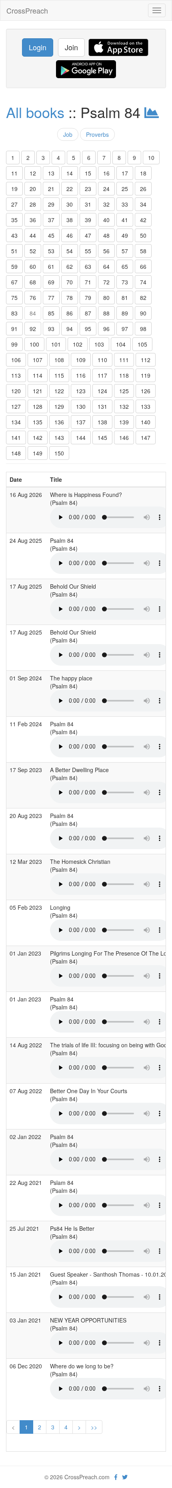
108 (59, 360)
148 (16, 453)
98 (143, 329)
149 (37, 453)
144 (81, 437)
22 (69, 189)
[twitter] (125, 1477)
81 (125, 298)
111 (124, 360)
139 (124, 422)
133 (145, 406)
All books (35, 112)
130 (81, 406)
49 (125, 235)
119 (145, 375)
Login (37, 47)
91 (14, 329)
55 (88, 251)
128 (37, 406)
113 (16, 375)
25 (125, 189)
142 (37, 437)
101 (56, 344)
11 (14, 173)
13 (51, 173)
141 (16, 437)
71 (88, 282)
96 (106, 329)
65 (125, 266)
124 (102, 391)
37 (51, 220)
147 (145, 437)
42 (143, 220)
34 (143, 204)
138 (102, 422)
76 (33, 298)
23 (88, 189)
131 (102, 406)
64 (106, 266)
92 (33, 329)
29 (51, 204)
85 (51, 313)
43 (14, 235)
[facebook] (115, 1477)
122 (59, 391)
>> (94, 1427)
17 (125, 173)
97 (125, 329)
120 (16, 391)
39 (88, 220)
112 (145, 360)
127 (16, 406)
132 (124, 406)
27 (14, 204)
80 (106, 298)
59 (14, 266)
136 (59, 422)
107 (37, 360)
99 (14, 344)
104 (121, 344)
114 (37, 375)
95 (88, 329)
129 (59, 406)
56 (106, 251)
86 (69, 313)
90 (143, 313)
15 (88, 173)
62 (69, 266)
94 (69, 329)
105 (142, 344)
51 (14, 251)
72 (106, 282)
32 (106, 204)
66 (143, 266)
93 (51, 329)
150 (59, 453)
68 (33, 282)
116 (81, 375)
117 (102, 375)
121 (37, 391)
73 (125, 282)
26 (143, 189)
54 (69, 251)
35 (14, 220)
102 (77, 344)
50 (143, 235)
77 (51, 298)
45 (51, 235)
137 (81, 422)
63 (88, 266)
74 (143, 282)
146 (124, 437)
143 (59, 437)
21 (51, 189)
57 (125, 251)
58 (143, 251)
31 (88, 204)
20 (33, 189)
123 (81, 391)
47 (88, 235)
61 (51, 266)
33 (125, 204)
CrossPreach (27, 10)
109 (81, 360)
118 (124, 375)
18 (143, 173)
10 (151, 158)
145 (102, 437)
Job (67, 134)
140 (145, 422)
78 (69, 298)
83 (14, 313)
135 (37, 422)
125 (124, 391)
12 (33, 173)
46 (69, 235)
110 (102, 360)
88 (106, 313)
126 (145, 391)
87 (88, 313)
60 (33, 266)
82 (143, 298)
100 (34, 344)
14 (69, 173)
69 (51, 282)
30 (69, 204)
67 (14, 282)
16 (106, 173)
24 (106, 189)
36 (33, 220)
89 (125, 313)
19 (14, 189)
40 (106, 220)
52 (33, 251)
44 (33, 235)
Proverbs (97, 134)
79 (88, 298)
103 (99, 344)
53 (51, 251)
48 (106, 235)
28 (33, 204)
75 (14, 298)
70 (69, 282)
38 (69, 220)
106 (16, 360)
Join (71, 47)
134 (16, 422)
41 (125, 220)
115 (59, 375)
